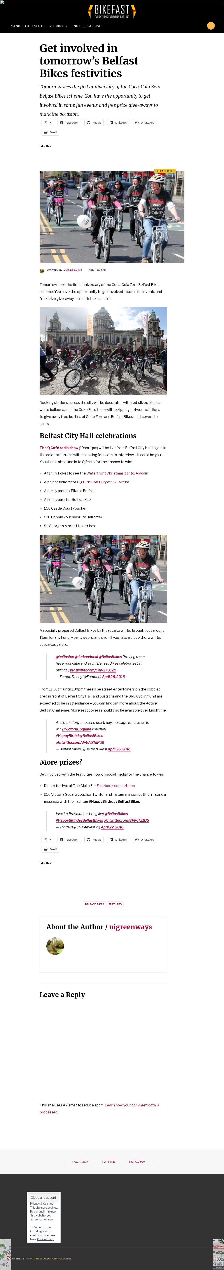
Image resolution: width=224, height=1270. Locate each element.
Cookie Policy (45, 1239)
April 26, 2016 (113, 677)
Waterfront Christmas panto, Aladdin (117, 473)
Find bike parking (86, 26)
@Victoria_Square (76, 729)
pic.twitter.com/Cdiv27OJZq (93, 670)
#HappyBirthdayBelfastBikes (79, 736)
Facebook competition (116, 786)
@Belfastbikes (110, 657)
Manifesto (20, 26)
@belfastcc (65, 657)
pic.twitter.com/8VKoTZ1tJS (126, 820)
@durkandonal (86, 657)
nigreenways (72, 270)
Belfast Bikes (165, 171)
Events (38, 26)
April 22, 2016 (112, 827)
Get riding (57, 26)
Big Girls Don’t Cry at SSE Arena (103, 482)
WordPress (34, 1258)
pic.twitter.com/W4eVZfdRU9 (80, 742)
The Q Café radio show (59, 448)
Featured (115, 904)
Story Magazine (60, 1258)
